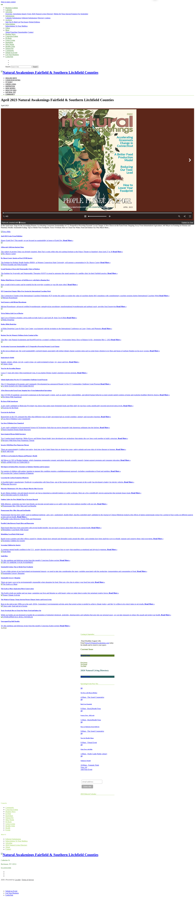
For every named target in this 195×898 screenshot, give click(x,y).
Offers (7, 28)
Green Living (10, 40)
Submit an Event (11, 53)
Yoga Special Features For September (74, 14)
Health (7, 828)
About (7, 32)
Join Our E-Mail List (12, 22)
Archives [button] (8, 20)
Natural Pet (9, 48)
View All (84, 767)
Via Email (84, 664)
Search (7, 67)
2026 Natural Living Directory (42, 14)
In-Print (4, 628)
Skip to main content (8, 2)
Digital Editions (34, 22)
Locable (18, 880)
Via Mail (83, 666)
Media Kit (57, 14)
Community (9, 50)
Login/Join (9, 57)
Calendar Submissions (13, 18)
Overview (9, 14)
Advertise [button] (8, 12)
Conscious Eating (11, 36)
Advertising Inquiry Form (22, 14)
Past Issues (24, 22)
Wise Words (9, 44)
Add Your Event (86, 769)
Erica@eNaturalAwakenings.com (97, 643)
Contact (30, 32)
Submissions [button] (9, 16)
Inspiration (9, 42)
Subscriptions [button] (10, 24)
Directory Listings (44, 18)
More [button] (7, 30)
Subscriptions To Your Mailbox (16, 26)
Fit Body (8, 38)
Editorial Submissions (29, 18)
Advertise (8, 843)
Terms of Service (28, 880)
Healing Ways (10, 34)
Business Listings (11, 8)
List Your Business (12, 55)
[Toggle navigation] (2, 4)
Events (7, 830)
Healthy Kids (10, 46)
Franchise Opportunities (18, 32)
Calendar (8, 10)
